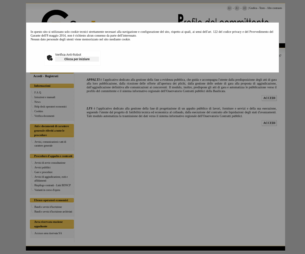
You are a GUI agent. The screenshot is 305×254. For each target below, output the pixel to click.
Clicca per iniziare (77, 59)
